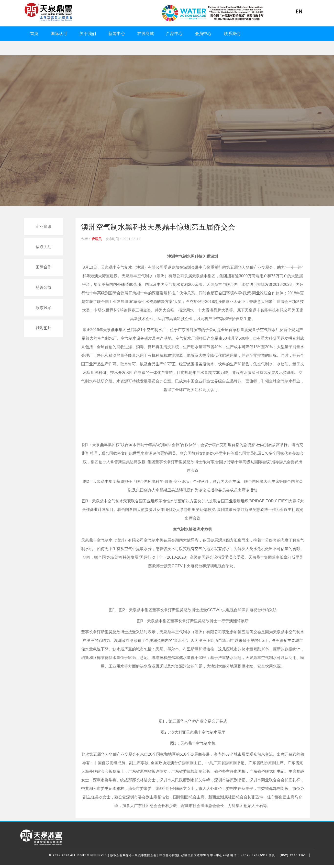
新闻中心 (116, 33)
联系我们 (232, 33)
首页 (34, 33)
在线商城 (145, 33)
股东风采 (43, 307)
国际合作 (43, 267)
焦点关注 (43, 246)
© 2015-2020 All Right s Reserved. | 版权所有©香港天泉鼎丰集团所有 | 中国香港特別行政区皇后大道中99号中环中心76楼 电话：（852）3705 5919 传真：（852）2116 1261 (177, 855)
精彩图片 (43, 328)
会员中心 (203, 33)
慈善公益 (43, 287)
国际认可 (59, 33)
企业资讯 (43, 226)
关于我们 (87, 33)
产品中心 (174, 33)
